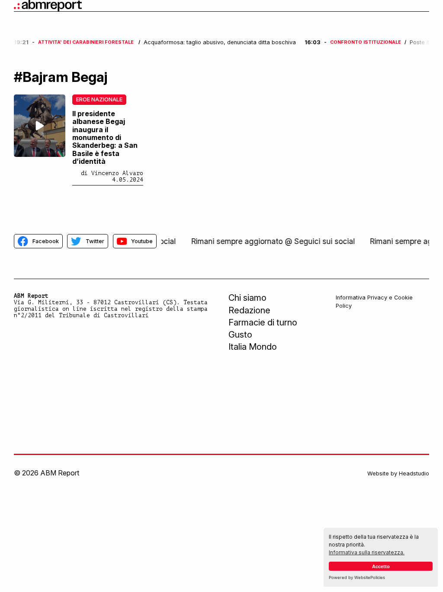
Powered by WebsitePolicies (357, 577)
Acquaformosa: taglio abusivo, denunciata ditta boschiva (220, 42)
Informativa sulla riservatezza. (366, 552)
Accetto (381, 566)
